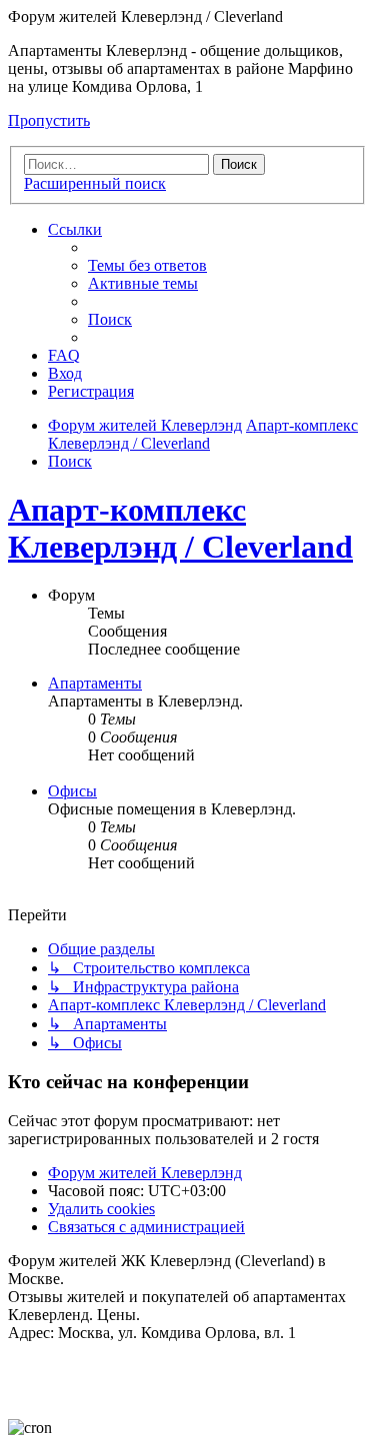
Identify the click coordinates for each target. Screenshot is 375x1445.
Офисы (72, 790)
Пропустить (49, 120)
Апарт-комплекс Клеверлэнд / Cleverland (180, 528)
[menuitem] (147, 265)
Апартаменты (95, 683)
